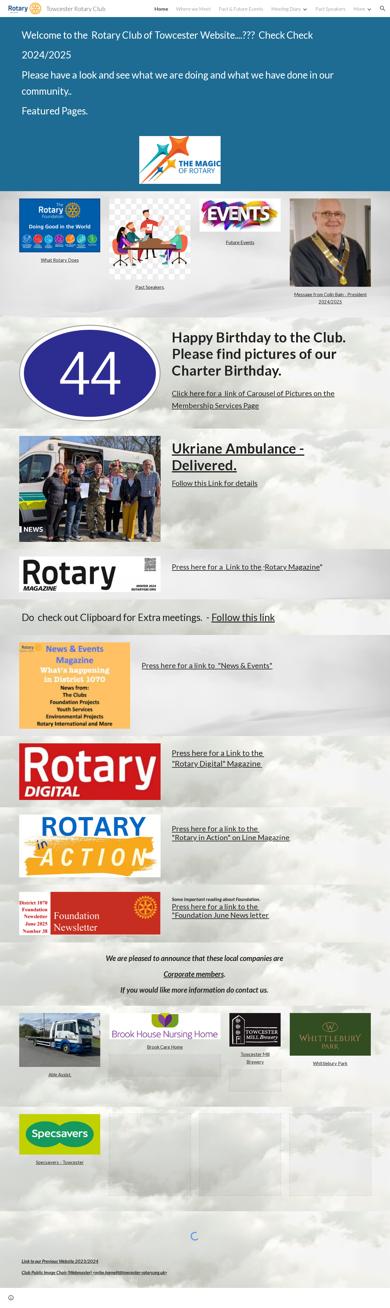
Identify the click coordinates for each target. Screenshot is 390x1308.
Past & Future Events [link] (241, 9)
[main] (195, 72)
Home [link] (161, 9)
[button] (382, 8)
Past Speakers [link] (330, 9)
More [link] (359, 9)
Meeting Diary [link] (286, 9)
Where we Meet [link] (193, 9)
